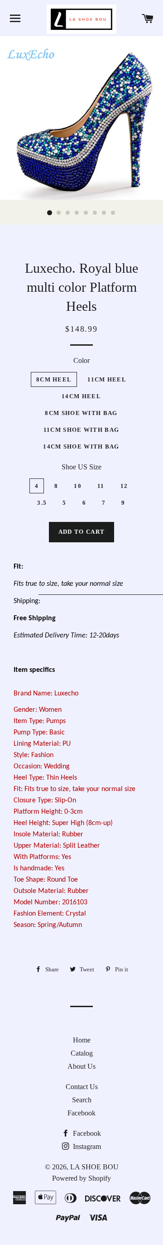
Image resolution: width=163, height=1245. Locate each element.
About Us (81, 1066)
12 (124, 486)
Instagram (86, 1146)
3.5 (42, 502)
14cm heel (81, 396)
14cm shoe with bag (81, 446)
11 (101, 486)
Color (81, 360)
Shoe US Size (81, 467)
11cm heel (106, 379)
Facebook (81, 1113)
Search (81, 1100)
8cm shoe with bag (81, 413)
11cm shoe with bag (81, 429)
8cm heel (54, 379)
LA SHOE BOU (94, 1167)
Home (82, 1040)
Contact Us (82, 1087)
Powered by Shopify (81, 1178)
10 (78, 486)
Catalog (82, 1053)
